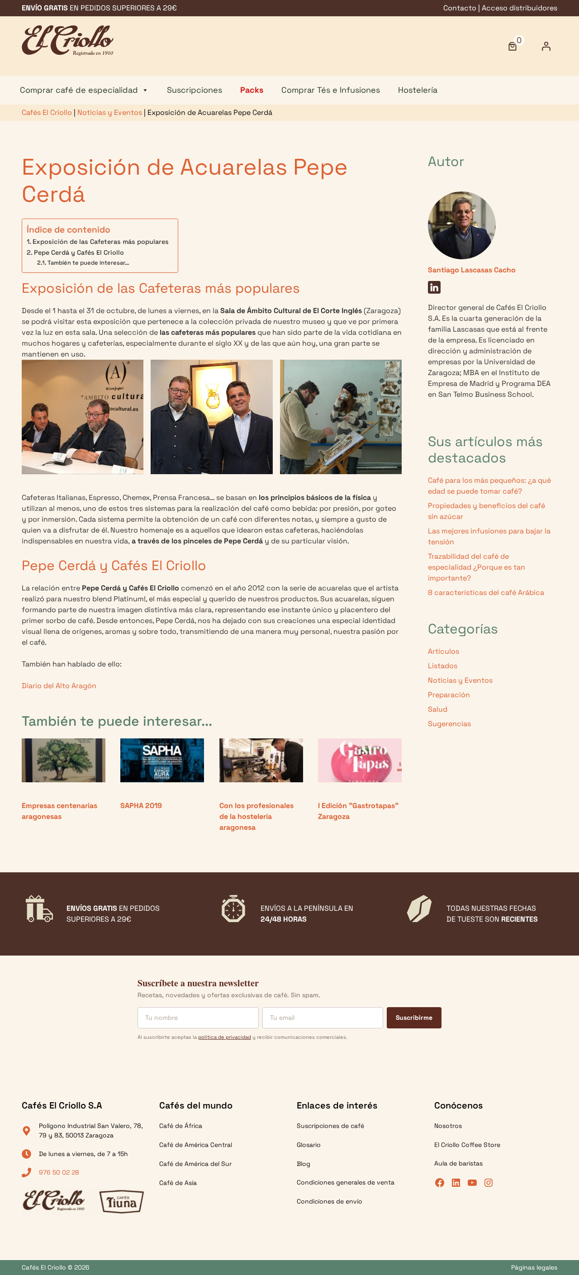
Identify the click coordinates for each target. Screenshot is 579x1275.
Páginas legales (534, 1267)
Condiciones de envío (329, 1201)
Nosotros (448, 1126)
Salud (437, 709)
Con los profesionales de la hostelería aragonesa (256, 816)
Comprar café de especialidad (79, 90)
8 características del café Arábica (486, 592)
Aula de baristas (458, 1163)
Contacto (459, 8)
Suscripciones (194, 90)
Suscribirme (414, 1017)
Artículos (443, 651)
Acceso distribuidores (519, 8)
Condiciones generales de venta (345, 1182)
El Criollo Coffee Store (467, 1145)
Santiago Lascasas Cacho (472, 270)
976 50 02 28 (59, 1172)
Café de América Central (195, 1145)
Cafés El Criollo (47, 112)
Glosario (309, 1145)
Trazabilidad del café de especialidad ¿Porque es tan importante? (476, 567)
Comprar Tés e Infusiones (330, 90)
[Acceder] (546, 46)
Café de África (180, 1126)
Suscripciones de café (330, 1126)
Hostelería (417, 90)
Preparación (449, 694)
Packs (251, 90)
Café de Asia (178, 1183)
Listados (442, 666)
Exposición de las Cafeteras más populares (101, 242)
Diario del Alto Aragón (59, 685)
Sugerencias (449, 723)
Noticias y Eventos (109, 112)
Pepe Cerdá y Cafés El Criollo (79, 252)
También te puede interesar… (88, 262)
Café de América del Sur (195, 1164)
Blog (303, 1164)
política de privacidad (224, 1037)
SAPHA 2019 (141, 805)
